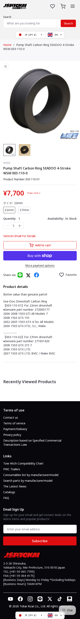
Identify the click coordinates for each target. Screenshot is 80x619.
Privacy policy (12, 435)
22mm (9, 210)
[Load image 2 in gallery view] (25, 150)
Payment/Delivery (15, 429)
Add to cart (43, 245)
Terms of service (14, 423)
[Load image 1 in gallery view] (9, 150)
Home (7, 45)
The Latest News (14, 486)
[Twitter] (28, 275)
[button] (73, 6)
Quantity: (11, 218)
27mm (24, 210)
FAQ (6, 498)
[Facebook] (36, 275)
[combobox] (40, 23)
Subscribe (40, 541)
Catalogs (9, 492)
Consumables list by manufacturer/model (30, 475)
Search (7, 17)
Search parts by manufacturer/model (28, 481)
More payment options (40, 265)
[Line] (20, 275)
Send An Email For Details (19, 236)
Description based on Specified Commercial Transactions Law (32, 442)
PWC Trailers (11, 469)
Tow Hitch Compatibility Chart (23, 463)
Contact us (10, 417)
